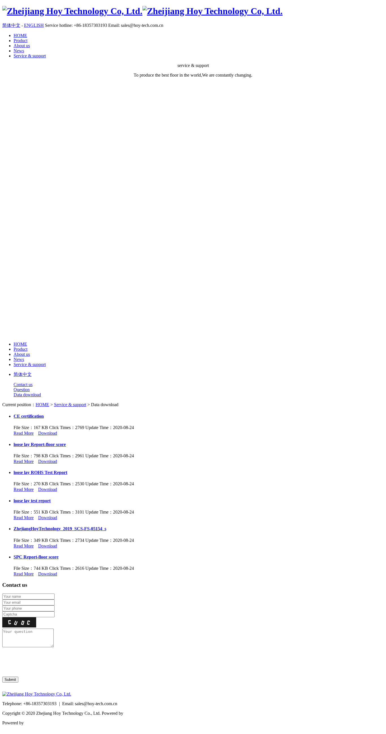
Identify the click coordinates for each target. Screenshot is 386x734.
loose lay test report (32, 500)
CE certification (29, 416)
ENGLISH (34, 25)
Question (22, 389)
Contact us (23, 384)
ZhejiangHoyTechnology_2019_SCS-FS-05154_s (60, 528)
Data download (27, 394)
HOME (20, 35)
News (19, 50)
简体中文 (11, 25)
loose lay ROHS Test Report (40, 472)
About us (22, 45)
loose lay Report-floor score (40, 444)
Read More (24, 433)
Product (20, 40)
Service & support (30, 55)
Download (47, 433)
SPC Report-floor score (36, 557)
